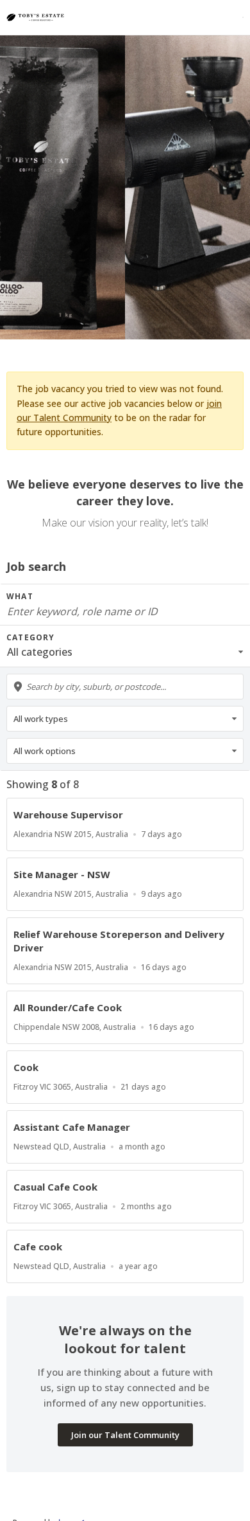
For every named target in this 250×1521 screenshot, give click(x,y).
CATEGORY (30, 637)
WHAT (19, 596)
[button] (125, 652)
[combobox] (125, 686)
